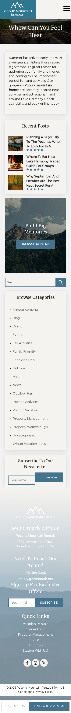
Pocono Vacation (25, 410)
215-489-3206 (35, 573)
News (17, 385)
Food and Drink (25, 360)
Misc (16, 377)
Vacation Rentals (35, 624)
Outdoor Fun (23, 393)
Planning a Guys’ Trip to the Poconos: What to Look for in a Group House (43, 144)
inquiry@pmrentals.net (35, 579)
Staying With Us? (35, 650)
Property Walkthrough (30, 427)
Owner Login (35, 629)
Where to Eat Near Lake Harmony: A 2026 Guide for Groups (43, 161)
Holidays (19, 368)
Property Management (30, 418)
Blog (16, 318)
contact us (15, 706)
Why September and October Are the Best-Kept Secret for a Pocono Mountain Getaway (43, 185)
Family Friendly (24, 351)
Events (18, 335)
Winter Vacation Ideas (29, 444)
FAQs (35, 640)
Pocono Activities (25, 402)
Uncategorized (24, 435)
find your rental (49, 706)
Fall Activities (22, 343)
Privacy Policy (44, 692)
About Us (35, 645)
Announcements (25, 309)
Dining (18, 326)
